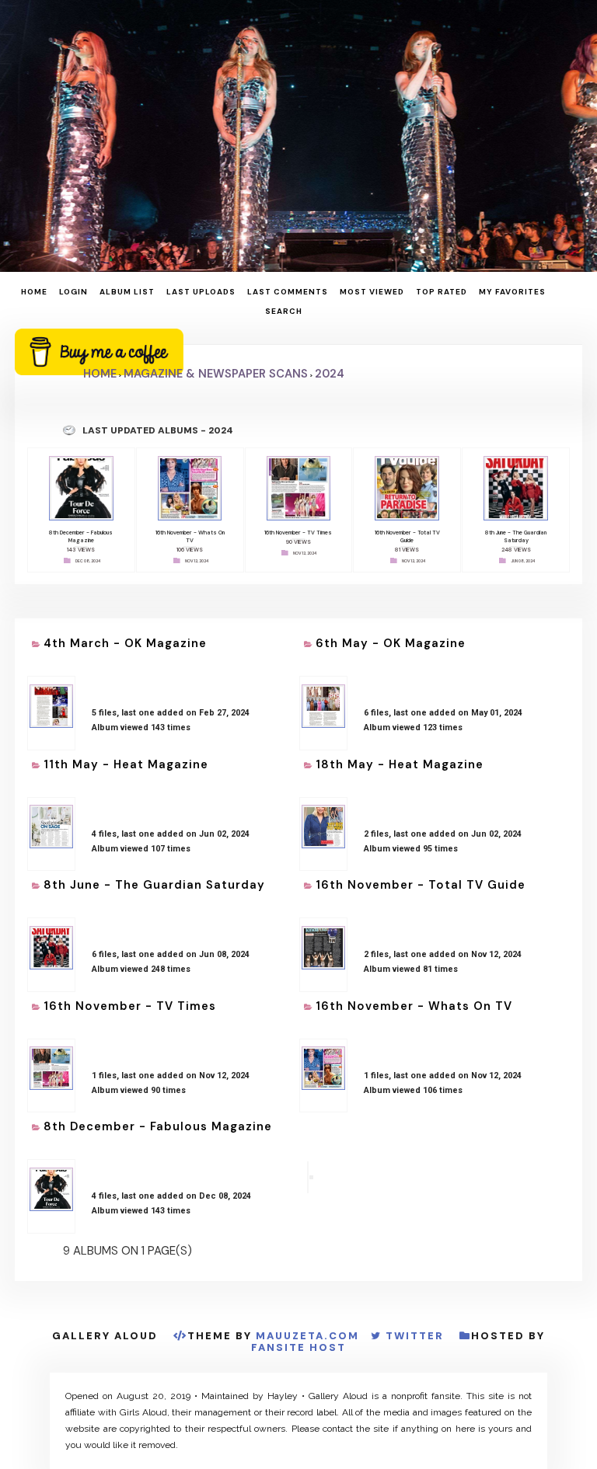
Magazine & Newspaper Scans (216, 373)
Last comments (287, 292)
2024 (329, 373)
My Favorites (512, 292)
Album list (127, 292)
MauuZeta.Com (307, 1335)
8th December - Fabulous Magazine (158, 1126)
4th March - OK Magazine (125, 643)
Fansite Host (298, 1347)
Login (73, 292)
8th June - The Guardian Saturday (154, 885)
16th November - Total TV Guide (420, 885)
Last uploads (201, 292)
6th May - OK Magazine (391, 643)
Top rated (441, 292)
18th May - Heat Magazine (400, 764)
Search (283, 311)
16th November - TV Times (130, 1006)
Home (34, 292)
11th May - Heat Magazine (126, 764)
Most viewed (372, 292)
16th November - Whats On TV (414, 1006)
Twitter (415, 1335)
